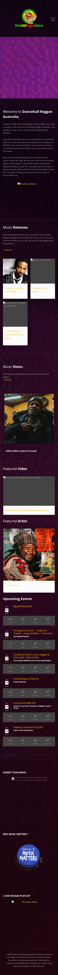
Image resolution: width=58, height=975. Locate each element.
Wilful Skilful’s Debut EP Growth (21, 451)
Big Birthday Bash (23, 606)
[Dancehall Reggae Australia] (29, 19)
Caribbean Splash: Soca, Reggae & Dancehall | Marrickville (31, 656)
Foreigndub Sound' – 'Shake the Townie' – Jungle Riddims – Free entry (33, 632)
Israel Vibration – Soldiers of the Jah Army (14, 335)
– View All (7, 250)
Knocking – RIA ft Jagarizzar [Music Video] (26, 510)
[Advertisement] (29, 67)
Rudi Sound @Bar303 (25, 703)
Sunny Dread (12, 585)
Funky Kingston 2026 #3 (26, 678)
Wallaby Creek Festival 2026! (28, 727)
